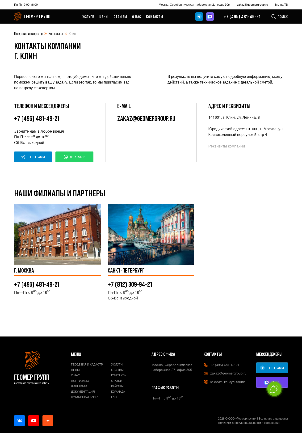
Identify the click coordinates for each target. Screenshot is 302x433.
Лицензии (79, 386)
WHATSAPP (77, 157)
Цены (104, 16)
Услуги (88, 16)
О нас (136, 16)
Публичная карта (84, 397)
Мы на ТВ (281, 4)
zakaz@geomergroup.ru (252, 4)
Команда (118, 391)
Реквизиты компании (226, 146)
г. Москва (24, 270)
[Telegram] (199, 16)
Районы (117, 386)
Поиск (283, 16)
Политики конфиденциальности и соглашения (249, 423)
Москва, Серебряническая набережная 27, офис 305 (194, 4)
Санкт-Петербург (126, 270)
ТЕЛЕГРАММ (36, 157)
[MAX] (210, 16)
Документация (83, 391)
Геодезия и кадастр (28, 33)
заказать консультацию (228, 382)
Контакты (154, 16)
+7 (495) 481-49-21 (242, 16)
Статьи (116, 381)
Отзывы (120, 16)
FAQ (114, 397)
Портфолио (80, 381)
